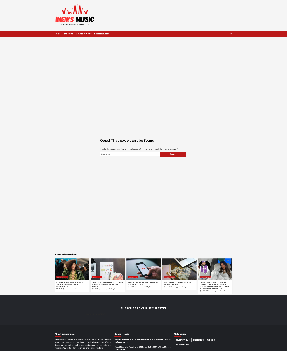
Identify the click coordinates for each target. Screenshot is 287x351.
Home (58, 34)
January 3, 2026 (176, 287)
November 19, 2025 (213, 291)
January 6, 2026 (105, 289)
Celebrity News (83, 34)
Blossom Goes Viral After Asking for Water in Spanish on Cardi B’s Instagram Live (70, 284)
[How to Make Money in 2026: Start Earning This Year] (179, 269)
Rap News (68, 34)
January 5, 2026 (141, 287)
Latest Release (102, 34)
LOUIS (60, 289)
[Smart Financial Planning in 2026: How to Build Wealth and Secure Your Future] (108, 269)
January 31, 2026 (69, 289)
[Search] (231, 34)
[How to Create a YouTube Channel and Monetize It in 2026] (143, 269)
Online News (97, 277)
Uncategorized (170, 277)
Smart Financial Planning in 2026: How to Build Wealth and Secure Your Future (107, 284)
